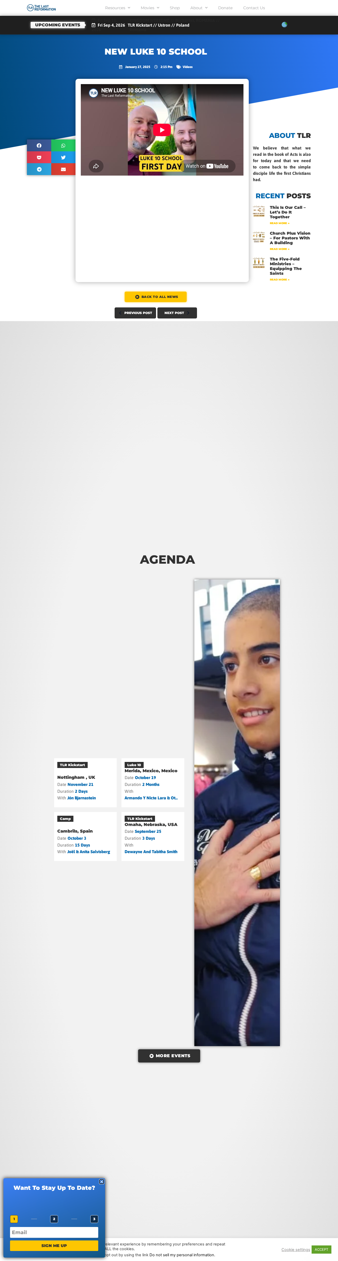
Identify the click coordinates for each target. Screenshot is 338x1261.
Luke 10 (134, 765)
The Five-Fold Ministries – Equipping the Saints (286, 266)
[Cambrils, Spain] (85, 836)
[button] (39, 145)
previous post (138, 313)
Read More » (279, 223)
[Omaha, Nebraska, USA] (152, 836)
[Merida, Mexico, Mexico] (152, 782)
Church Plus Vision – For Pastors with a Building (290, 238)
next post (174, 313)
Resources (115, 7)
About (196, 7)
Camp (65, 818)
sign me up (54, 1245)
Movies (147, 7)
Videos (188, 67)
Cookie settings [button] (295, 1249)
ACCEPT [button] (321, 1249)
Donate (225, 7)
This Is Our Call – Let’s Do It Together (288, 212)
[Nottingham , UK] (85, 782)
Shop (175, 7)
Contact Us (254, 7)
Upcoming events (57, 24)
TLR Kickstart (72, 765)
